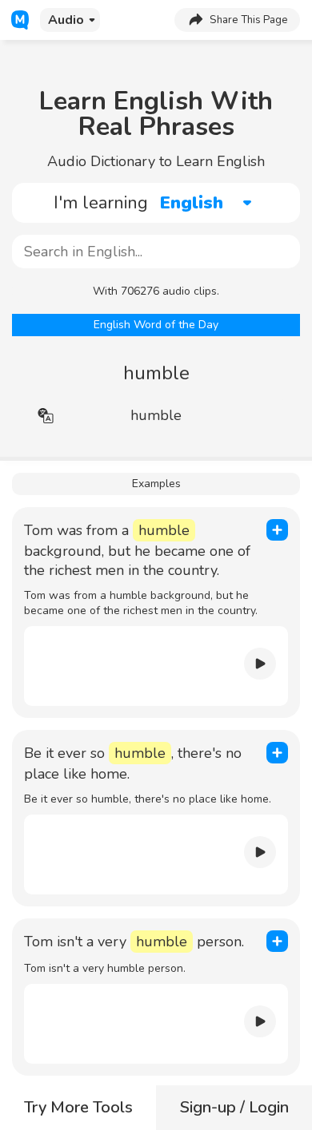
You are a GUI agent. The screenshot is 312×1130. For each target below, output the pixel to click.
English (191, 203)
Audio (66, 20)
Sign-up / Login (234, 1107)
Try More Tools (78, 1107)
